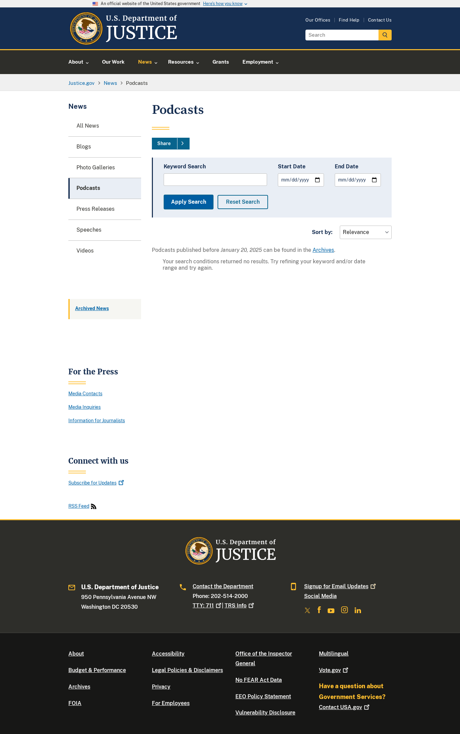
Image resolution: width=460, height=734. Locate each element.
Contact (340, 707)
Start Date (291, 166)
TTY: (203, 605)
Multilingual (334, 653)
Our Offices (317, 20)
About (76, 653)
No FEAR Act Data (258, 680)
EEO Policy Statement (263, 696)
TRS (236, 605)
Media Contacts (85, 393)
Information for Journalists (96, 420)
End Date (346, 166)
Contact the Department (223, 586)
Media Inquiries (84, 407)
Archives (323, 250)
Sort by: (322, 232)
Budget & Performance (97, 670)
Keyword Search (185, 166)
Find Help (349, 20)
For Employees (171, 703)
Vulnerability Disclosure (265, 712)
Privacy (161, 686)
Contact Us (380, 20)
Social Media (320, 596)
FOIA (74, 703)
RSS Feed (78, 506)
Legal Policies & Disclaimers (187, 670)
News (77, 106)
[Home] (123, 41)
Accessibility (168, 653)
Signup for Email (336, 586)
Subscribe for (92, 483)
